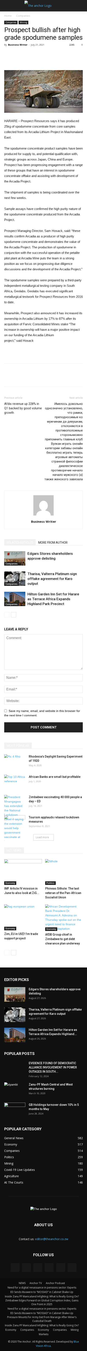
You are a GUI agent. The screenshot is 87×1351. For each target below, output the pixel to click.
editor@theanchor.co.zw (51, 1239)
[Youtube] (72, 1267)
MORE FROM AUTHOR (53, 542)
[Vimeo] (60, 1267)
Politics (50, 883)
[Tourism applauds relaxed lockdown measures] (14, 822)
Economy (10, 883)
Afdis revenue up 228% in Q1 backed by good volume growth (23, 408)
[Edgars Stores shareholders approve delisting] (14, 558)
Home (8, 16)
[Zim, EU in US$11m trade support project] (23, 917)
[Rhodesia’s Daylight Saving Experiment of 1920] (14, 761)
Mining (23, 22)
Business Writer (17, 44)
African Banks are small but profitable (54, 776)
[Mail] (38, 1267)
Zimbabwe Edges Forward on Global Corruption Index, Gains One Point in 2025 (41, 1302)
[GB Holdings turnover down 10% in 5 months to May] (14, 1110)
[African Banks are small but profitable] (14, 782)
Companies (23, 16)
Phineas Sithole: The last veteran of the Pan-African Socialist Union (63, 893)
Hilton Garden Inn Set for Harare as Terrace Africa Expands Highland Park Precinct (53, 599)
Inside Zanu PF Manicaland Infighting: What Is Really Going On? (42, 1296)
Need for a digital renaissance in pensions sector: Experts (42, 1287)
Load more (42, 837)
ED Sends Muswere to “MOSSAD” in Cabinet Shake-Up (41, 1292)
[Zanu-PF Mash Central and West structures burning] (14, 1089)
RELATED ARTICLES (20, 542)
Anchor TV (36, 1283)
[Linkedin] (26, 1267)
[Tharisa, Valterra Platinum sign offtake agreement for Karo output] (14, 578)
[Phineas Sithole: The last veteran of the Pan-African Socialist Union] (64, 872)
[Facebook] (15, 1267)
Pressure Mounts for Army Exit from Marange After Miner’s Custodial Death (41, 1319)
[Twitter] (49, 1267)
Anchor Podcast (55, 1283)
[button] (81, 5)
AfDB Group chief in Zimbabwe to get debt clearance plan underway (62, 939)
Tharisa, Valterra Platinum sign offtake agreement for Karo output (52, 579)
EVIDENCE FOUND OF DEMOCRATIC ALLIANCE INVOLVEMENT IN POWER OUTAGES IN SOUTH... (53, 1067)
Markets (43, 1334)
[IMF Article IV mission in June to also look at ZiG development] (23, 872)
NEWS (22, 1283)
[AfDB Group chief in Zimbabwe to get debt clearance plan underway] (64, 917)
